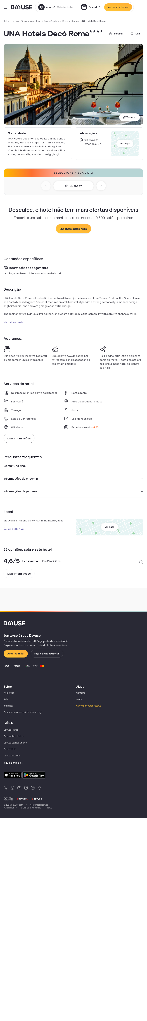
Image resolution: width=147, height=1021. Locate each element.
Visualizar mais (14, 322)
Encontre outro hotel (73, 229)
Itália (6, 21)
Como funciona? (15, 466)
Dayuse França (11, 729)
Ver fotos (131, 117)
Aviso (6, 699)
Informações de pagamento (23, 491)
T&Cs (49, 807)
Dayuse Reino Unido (13, 736)
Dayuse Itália (10, 749)
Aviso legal (9, 807)
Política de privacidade (30, 807)
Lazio (15, 21)
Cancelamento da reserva (88, 705)
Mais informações (19, 438)
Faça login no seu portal (46, 653)
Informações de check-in (21, 479)
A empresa (9, 692)
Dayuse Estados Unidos (15, 742)
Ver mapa (125, 143)
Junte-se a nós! (15, 653)
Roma (65, 21)
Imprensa (8, 705)
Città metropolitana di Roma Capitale (40, 21)
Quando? (76, 186)
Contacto (80, 692)
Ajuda (79, 699)
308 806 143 (16, 529)
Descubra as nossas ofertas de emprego (23, 712)
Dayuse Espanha (12, 755)
